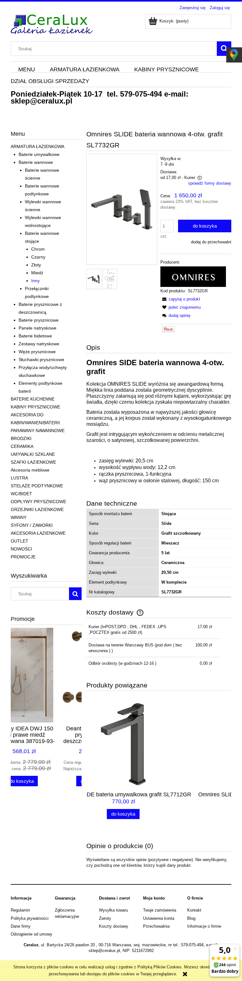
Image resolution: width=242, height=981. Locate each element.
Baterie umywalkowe (39, 154)
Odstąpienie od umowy (31, 934)
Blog (191, 918)
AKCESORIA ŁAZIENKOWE (38, 533)
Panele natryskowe (37, 327)
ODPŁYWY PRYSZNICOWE (38, 501)
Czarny (38, 256)
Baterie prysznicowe (39, 320)
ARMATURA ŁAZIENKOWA (37, 146)
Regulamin (20, 910)
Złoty (36, 264)
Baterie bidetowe (35, 335)
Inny (35, 280)
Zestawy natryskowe (39, 343)
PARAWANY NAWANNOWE (38, 430)
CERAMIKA (22, 446)
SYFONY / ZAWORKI (32, 525)
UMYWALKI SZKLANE (33, 454)
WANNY (18, 517)
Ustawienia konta (158, 918)
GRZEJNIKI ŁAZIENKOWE (37, 509)
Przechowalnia (156, 926)
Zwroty (105, 918)
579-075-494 (141, 94)
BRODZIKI (21, 438)
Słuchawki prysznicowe (41, 359)
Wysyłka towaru (113, 910)
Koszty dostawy (113, 926)
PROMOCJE (23, 556)
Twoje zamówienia (159, 910)
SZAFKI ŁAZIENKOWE (33, 462)
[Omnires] (193, 276)
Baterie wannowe (36, 162)
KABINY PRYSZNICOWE (35, 406)
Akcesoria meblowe (30, 470)
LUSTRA (19, 477)
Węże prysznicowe (37, 351)
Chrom (38, 249)
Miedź (37, 272)
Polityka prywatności (30, 918)
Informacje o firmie (204, 926)
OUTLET (19, 541)
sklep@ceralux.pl (41, 101)
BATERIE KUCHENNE (33, 398)
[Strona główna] (52, 23)
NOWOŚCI (21, 548)
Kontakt (194, 910)
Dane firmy (21, 926)
